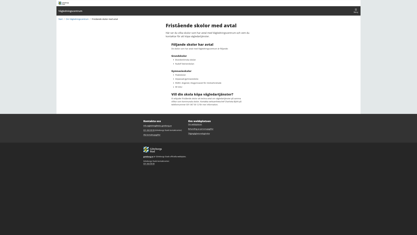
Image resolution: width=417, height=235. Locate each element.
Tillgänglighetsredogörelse (199, 133)
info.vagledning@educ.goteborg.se (157, 125)
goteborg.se (148, 156)
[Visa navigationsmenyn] (356, 11)
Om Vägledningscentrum (77, 19)
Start (60, 19)
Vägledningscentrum (70, 11)
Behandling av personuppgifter (200, 129)
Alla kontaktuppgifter (152, 135)
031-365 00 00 (149, 164)
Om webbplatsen (195, 124)
